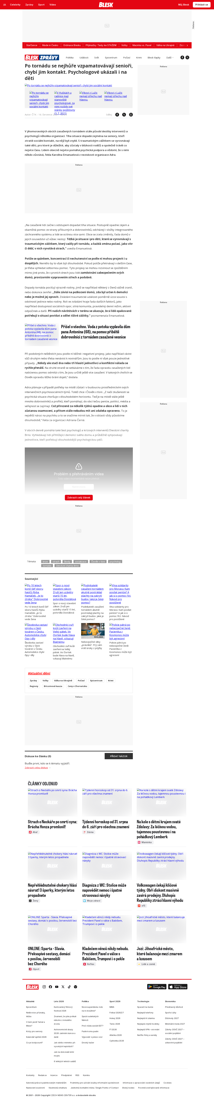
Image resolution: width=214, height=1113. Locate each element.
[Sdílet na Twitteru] (122, 115)
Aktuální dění (39, 673)
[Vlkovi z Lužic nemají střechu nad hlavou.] (91, 99)
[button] (157, 987)
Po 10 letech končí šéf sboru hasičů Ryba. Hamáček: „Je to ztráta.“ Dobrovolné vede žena (36, 613)
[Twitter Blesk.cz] (187, 57)
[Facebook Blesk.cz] (182, 57)
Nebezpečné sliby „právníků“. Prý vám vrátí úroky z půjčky (91, 645)
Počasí (126, 57)
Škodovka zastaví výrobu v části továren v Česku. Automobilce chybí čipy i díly (34, 649)
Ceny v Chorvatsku (77, 686)
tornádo (47, 565)
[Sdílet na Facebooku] (115, 115)
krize (45, 561)
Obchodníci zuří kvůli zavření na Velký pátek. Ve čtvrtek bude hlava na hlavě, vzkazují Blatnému (64, 652)
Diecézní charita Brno (67, 565)
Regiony (34, 686)
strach (56, 561)
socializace (80, 561)
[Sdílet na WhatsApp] (129, 115)
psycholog (115, 561)
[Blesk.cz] (106, 4)
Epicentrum (111, 57)
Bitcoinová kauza (53, 686)
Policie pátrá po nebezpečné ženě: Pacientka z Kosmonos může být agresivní (120, 649)
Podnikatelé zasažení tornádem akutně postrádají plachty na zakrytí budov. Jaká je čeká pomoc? (92, 613)
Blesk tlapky (154, 57)
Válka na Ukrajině (63, 680)
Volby (45, 680)
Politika (69, 57)
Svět (96, 57)
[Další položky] (187, 45)
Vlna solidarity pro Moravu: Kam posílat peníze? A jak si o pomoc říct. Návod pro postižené (120, 613)
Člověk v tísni (98, 561)
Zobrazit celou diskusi (36, 767)
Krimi (139, 57)
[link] (44, 987)
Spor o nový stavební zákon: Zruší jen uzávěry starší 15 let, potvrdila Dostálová (64, 608)
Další (168, 57)
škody (67, 561)
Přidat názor (118, 756)
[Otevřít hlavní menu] (5, 4)
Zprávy (33, 680)
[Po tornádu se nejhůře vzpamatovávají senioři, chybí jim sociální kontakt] (68, 85)
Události (83, 57)
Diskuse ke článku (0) (38, 756)
